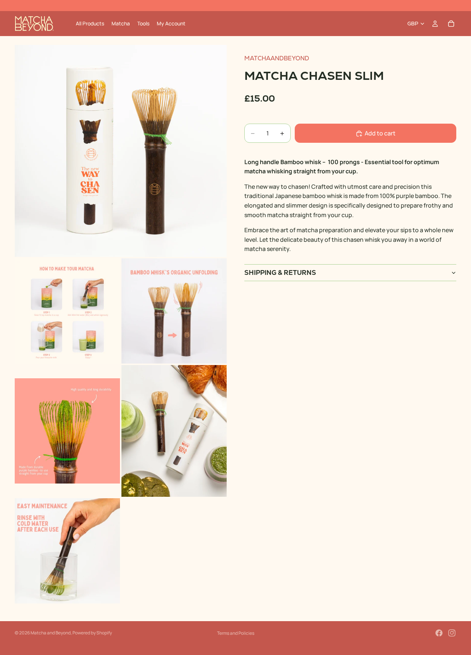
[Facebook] (439, 633)
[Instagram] (451, 633)
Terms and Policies (235, 633)
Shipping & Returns (280, 273)
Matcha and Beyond (51, 633)
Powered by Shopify (92, 633)
